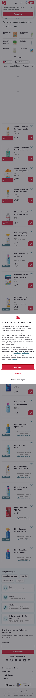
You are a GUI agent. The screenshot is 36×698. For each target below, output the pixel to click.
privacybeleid (17, 353)
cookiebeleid (25, 353)
